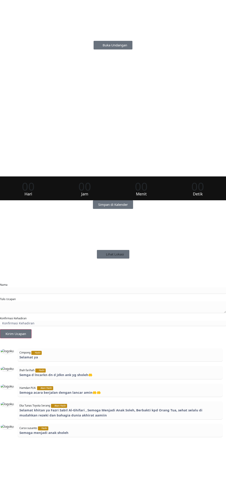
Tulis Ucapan (8, 299)
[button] (113, 204)
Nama (4, 285)
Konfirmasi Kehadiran (13, 318)
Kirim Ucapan (16, 333)
